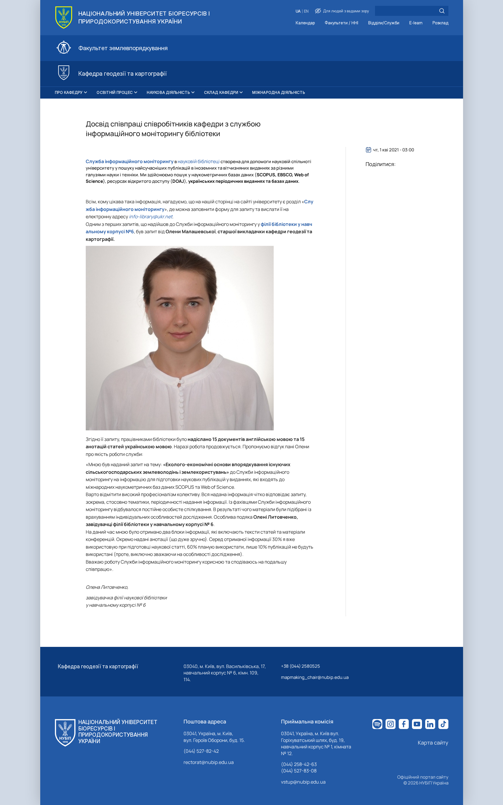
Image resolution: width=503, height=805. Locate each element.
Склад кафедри (221, 92)
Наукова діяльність (168, 92)
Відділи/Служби (383, 23)
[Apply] (441, 11)
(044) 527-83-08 (299, 770)
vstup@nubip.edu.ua (303, 782)
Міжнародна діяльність (278, 92)
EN (306, 11)
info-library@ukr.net (150, 216)
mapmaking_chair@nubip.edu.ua (315, 677)
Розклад (440, 23)
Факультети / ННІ (341, 23)
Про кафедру (69, 92)
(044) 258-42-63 (299, 764)
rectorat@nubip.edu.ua (209, 762)
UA (298, 11)
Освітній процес (115, 92)
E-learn (416, 23)
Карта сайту (433, 742)
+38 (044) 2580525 (300, 666)
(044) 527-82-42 (201, 751)
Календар (305, 23)
